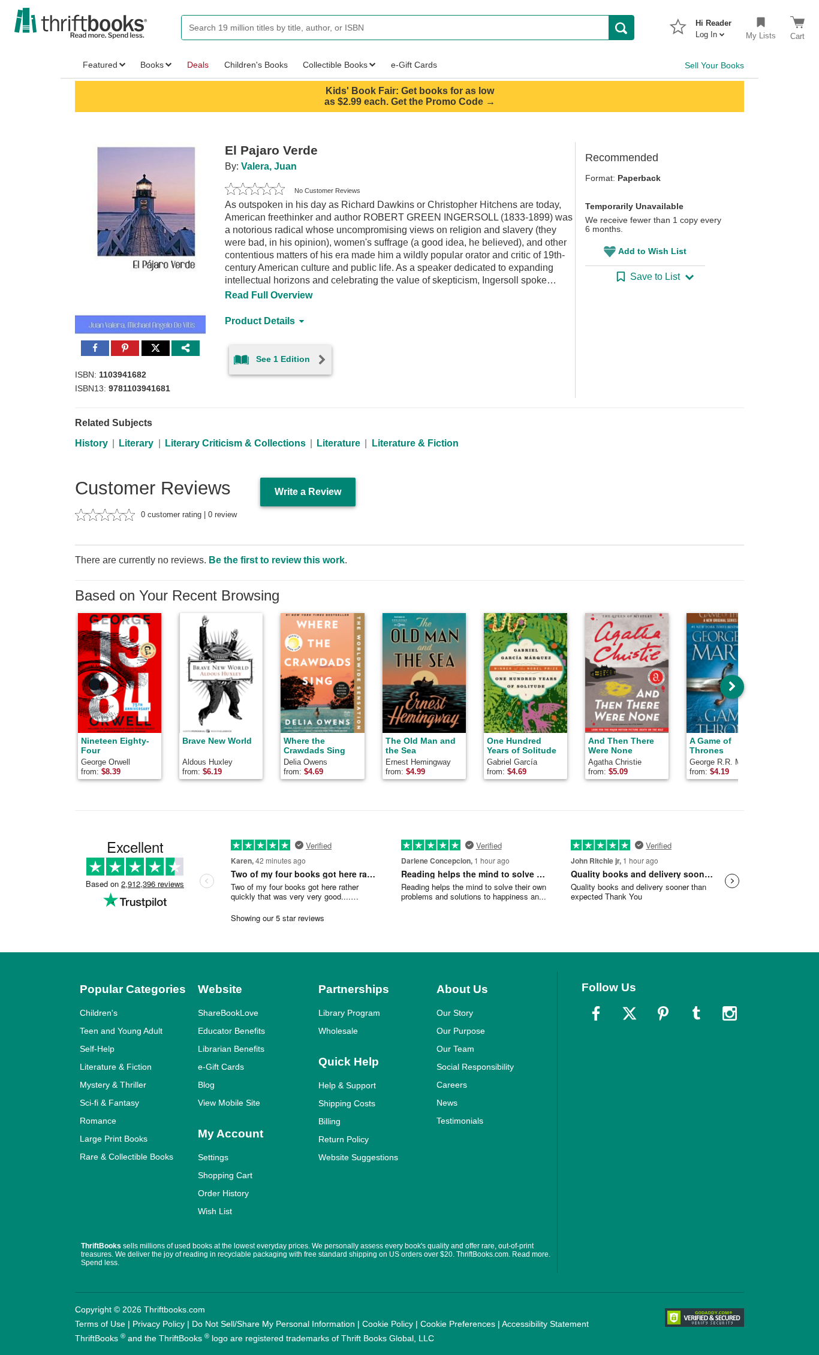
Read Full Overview (268, 295)
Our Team (455, 1049)
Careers (451, 1085)
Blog (206, 1085)
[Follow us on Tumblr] (696, 1013)
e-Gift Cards (221, 1067)
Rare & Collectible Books (126, 1156)
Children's (99, 1013)
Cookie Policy (387, 1324)
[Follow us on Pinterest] (663, 1013)
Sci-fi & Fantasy (109, 1102)
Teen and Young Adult (121, 1031)
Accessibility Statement (545, 1324)
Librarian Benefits (231, 1049)
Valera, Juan (269, 166)
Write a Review (308, 492)
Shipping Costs (346, 1103)
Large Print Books (113, 1138)
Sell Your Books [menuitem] (714, 65)
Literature (338, 443)
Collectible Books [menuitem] (335, 65)
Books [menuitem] (152, 65)
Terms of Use (100, 1324)
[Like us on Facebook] (596, 1013)
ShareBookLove (228, 1013)
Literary (136, 443)
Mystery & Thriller (113, 1085)
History (91, 443)
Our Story (454, 1013)
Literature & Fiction (415, 443)
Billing (329, 1121)
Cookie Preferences (457, 1324)
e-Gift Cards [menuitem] (414, 65)
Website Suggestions (358, 1157)
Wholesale (338, 1031)
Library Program (349, 1013)
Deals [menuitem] (198, 65)
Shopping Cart (225, 1175)
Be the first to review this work (277, 560)
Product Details (260, 321)
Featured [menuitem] (100, 65)
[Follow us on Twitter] (629, 1013)
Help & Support (347, 1085)
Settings (213, 1157)
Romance (98, 1120)
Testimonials (459, 1120)
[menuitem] (713, 25)
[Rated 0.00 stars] (255, 190)
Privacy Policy (159, 1324)
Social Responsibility (475, 1067)
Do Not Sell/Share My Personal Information (273, 1324)
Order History (223, 1193)
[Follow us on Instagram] (729, 1013)
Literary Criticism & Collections (235, 443)
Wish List (215, 1211)
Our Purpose (460, 1031)
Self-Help (97, 1049)
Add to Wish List (652, 251)
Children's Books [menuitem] (256, 65)
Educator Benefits (231, 1031)
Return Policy (343, 1139)
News (446, 1102)
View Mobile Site (229, 1102)
